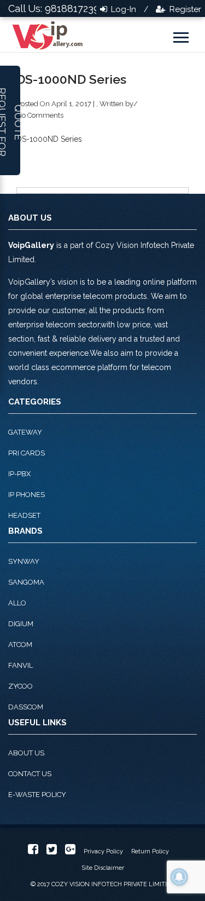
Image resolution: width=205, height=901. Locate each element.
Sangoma (26, 582)
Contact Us (29, 774)
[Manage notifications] (179, 877)
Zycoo (20, 686)
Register (184, 9)
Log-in (122, 9)
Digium (20, 624)
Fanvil (20, 665)
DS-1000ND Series (49, 139)
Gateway (25, 432)
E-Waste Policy (37, 794)
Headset (24, 515)
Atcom (20, 644)
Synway (23, 561)
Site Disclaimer (102, 867)
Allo (17, 603)
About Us (26, 753)
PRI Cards (26, 453)
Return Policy (150, 851)
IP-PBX (19, 474)
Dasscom (25, 707)
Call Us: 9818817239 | (56, 8)
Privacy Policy (103, 851)
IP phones (26, 494)
